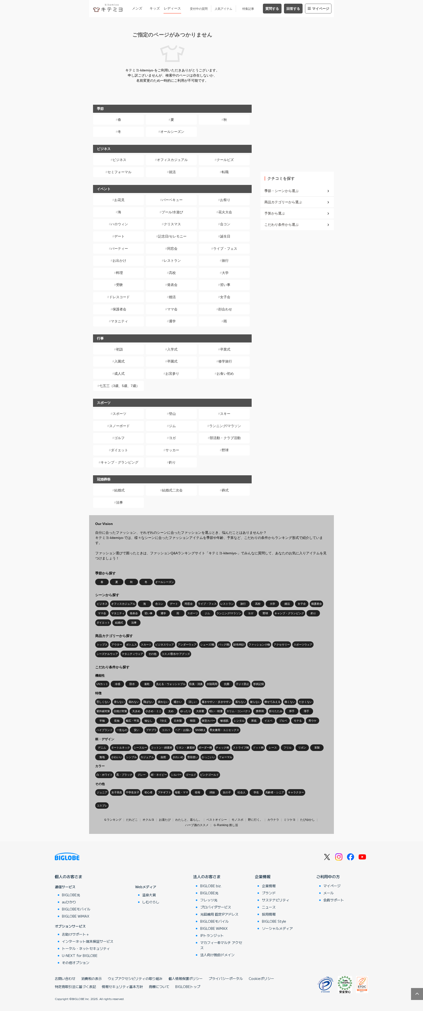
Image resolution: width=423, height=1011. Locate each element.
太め (171, 711)
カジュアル (147, 757)
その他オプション (75, 962)
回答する (293, 9)
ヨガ (172, 438)
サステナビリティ (275, 899)
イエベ (268, 720)
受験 (119, 285)
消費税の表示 (91, 978)
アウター (116, 644)
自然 (163, 757)
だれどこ (132, 819)
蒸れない (134, 701)
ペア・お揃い (183, 729)
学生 (256, 792)
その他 (152, 653)
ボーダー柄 (205, 747)
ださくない (305, 701)
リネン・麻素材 (185, 747)
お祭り (225, 200)
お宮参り (172, 373)
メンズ (137, 8)
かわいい (116, 757)
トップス (102, 644)
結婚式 (119, 490)
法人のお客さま (207, 876)
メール (328, 892)
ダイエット (119, 450)
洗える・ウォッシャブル (171, 683)
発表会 (172, 285)
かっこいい (208, 757)
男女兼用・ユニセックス (224, 729)
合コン (225, 224)
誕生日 (225, 236)
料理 (119, 273)
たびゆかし (307, 819)
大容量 (200, 711)
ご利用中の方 (328, 876)
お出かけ (119, 260)
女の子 (227, 792)
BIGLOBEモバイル (76, 909)
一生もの (122, 729)
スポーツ (119, 414)
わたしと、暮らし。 (188, 819)
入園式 (119, 361)
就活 (172, 172)
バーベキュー (172, 200)
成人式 (119, 373)
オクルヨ (148, 819)
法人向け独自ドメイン (217, 954)
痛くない (289, 701)
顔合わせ (225, 309)
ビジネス (119, 160)
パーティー (119, 248)
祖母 (197, 792)
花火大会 (225, 212)
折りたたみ (275, 711)
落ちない (240, 701)
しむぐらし (150, 901)
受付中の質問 (199, 9)
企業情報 (262, 876)
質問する (272, 9)
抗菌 (226, 683)
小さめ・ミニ (153, 711)
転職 (225, 172)
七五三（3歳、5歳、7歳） (119, 386)
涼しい (192, 701)
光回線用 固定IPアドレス (219, 914)
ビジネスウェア (164, 644)
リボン (302, 747)
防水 (132, 683)
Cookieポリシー (261, 978)
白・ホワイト (104, 774)
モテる (298, 720)
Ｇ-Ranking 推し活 (225, 825)
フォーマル (225, 757)
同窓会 (172, 248)
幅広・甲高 (132, 720)
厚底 (254, 720)
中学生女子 (132, 792)
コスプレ (102, 805)
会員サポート (333, 899)
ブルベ (283, 720)
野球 (225, 450)
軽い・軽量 (216, 711)
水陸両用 (212, 683)
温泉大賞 (149, 894)
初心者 (148, 792)
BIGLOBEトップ (187, 986)
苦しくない (103, 701)
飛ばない (148, 701)
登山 (172, 414)
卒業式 (225, 349)
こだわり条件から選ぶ (281, 225)
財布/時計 (239, 644)
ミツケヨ (289, 819)
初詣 (119, 349)
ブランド (269, 892)
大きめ (136, 711)
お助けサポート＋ (75, 934)
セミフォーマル (119, 172)
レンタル (239, 720)
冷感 (117, 683)
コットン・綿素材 (161, 747)
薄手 (306, 711)
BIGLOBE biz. (211, 885)
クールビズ (225, 160)
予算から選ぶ (274, 213)
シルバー (176, 774)
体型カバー (208, 720)
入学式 (172, 349)
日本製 (178, 720)
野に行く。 (255, 819)
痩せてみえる (272, 701)
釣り (172, 462)
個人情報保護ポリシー (185, 978)
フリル (287, 747)
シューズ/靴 (207, 644)
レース (273, 747)
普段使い (192, 757)
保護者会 (119, 309)
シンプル (131, 757)
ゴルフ (119, 438)
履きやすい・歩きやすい (216, 701)
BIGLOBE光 (71, 894)
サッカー (172, 450)
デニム (102, 747)
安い (136, 729)
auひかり (69, 901)
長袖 (116, 720)
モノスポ (237, 819)
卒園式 (172, 361)
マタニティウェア (132, 653)
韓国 (192, 720)
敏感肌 (224, 720)
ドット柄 (258, 747)
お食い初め (225, 373)
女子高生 (116, 792)
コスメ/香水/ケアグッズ (176, 653)
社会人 (241, 792)
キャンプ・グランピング (119, 462)
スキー (225, 414)
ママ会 (172, 309)
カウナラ (273, 819)
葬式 (225, 490)
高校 (172, 273)
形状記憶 (258, 683)
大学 (225, 273)
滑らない (119, 701)
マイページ (320, 9)
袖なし (148, 720)
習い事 (225, 285)
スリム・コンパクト (238, 711)
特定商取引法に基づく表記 (75, 986)
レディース (172, 8)
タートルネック (120, 747)
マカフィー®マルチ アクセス (221, 945)
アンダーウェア (187, 644)
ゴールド (191, 774)
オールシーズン (172, 132)
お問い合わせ (65, 978)
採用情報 (269, 914)
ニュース (269, 907)
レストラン (172, 260)
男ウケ (312, 720)
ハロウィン (119, 224)
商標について (159, 986)
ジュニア (102, 792)
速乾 (147, 683)
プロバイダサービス (215, 907)
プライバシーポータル (226, 978)
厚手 (291, 711)
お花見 (119, 200)
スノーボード (119, 426)
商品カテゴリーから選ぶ (283, 202)
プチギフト (164, 792)
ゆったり (185, 711)
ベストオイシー (216, 819)
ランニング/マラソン (225, 426)
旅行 (225, 260)
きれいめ (178, 757)
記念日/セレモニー (172, 236)
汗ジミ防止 (242, 683)
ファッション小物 (259, 644)
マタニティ (119, 321)
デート (119, 236)
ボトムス (131, 644)
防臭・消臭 (196, 683)
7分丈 (163, 720)
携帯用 (260, 711)
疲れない (163, 701)
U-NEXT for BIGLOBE (79, 955)
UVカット (102, 683)
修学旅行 (225, 361)
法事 (119, 502)
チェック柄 (222, 747)
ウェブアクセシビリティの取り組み (135, 978)
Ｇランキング (112, 819)
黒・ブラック (124, 774)
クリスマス (172, 224)
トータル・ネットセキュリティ (86, 948)
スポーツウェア (303, 644)
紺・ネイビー (159, 774)
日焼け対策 (120, 711)
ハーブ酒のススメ (197, 825)
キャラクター (296, 792)
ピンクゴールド (209, 774)
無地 (102, 757)
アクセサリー (282, 644)
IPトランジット (212, 935)
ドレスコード (119, 297)
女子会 (225, 297)
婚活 (172, 297)
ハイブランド (104, 729)
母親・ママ (181, 792)
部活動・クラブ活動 (225, 438)
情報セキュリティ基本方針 (122, 986)
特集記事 (248, 9)
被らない (255, 701)
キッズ (155, 8)
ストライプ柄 (241, 747)
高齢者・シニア (274, 792)
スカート (146, 644)
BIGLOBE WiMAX (75, 916)
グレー (142, 774)
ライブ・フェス (225, 248)
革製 (317, 747)
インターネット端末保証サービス (87, 941)
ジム (172, 426)
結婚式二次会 (172, 490)
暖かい (178, 701)
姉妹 (212, 792)
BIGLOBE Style (274, 921)
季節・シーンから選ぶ (281, 191)
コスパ (166, 729)
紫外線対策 (103, 711)
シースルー (140, 747)
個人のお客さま (68, 876)
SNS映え (200, 729)
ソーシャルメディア (277, 928)
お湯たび (165, 819)
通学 (172, 321)
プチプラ (151, 729)
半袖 (102, 720)
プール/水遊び (172, 212)
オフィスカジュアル (172, 160)
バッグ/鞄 (224, 644)
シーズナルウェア (107, 653)
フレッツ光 (208, 899)
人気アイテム (223, 9)
